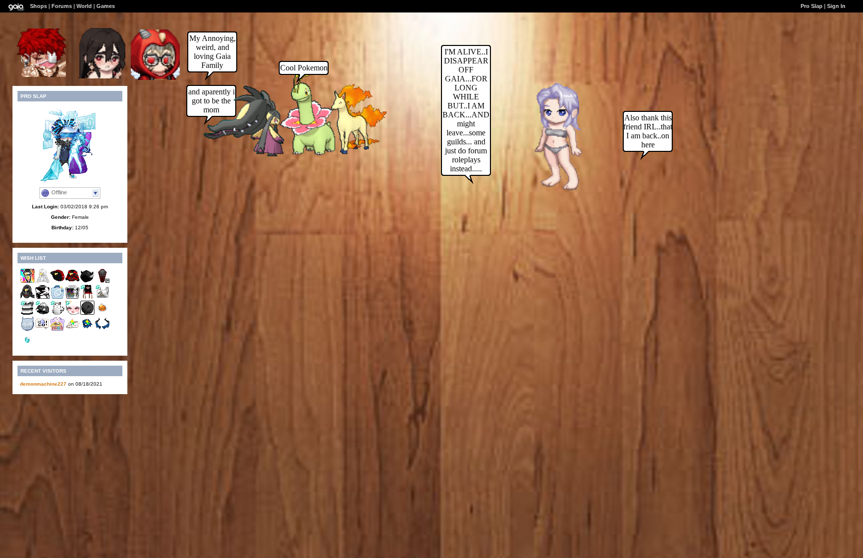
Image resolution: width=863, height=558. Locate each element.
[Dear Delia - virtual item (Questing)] (72, 281)
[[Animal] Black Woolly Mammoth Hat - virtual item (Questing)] (42, 313)
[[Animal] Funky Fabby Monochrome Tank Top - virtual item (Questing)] (27, 313)
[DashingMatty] (41, 74)
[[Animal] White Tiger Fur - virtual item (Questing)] (57, 313)
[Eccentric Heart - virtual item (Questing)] (72, 329)
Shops (38, 6)
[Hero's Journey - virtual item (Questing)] (42, 329)
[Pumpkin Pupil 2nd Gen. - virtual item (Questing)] (102, 313)
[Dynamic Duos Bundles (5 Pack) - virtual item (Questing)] (42, 297)
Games (105, 6)
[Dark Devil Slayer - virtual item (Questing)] (27, 297)
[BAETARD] (101, 75)
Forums (61, 6)
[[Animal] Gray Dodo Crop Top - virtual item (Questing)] (102, 297)
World (84, 6)
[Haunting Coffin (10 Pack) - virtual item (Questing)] (102, 281)
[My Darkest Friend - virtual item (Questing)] (87, 313)
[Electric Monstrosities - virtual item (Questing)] (72, 297)
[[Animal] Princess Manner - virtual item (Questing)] (72, 313)
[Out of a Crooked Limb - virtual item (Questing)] (27, 329)
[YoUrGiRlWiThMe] (155, 77)
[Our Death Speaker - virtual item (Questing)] (87, 329)
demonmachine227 (43, 384)
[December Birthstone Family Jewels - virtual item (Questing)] (27, 345)
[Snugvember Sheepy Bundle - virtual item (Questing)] (57, 329)
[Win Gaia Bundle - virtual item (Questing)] (57, 297)
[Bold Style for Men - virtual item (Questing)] (57, 281)
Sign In (836, 6)
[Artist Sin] (549, 192)
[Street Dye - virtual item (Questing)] (27, 281)
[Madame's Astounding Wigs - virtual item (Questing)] (42, 281)
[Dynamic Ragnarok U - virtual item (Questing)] (87, 281)
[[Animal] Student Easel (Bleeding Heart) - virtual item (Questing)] (87, 297)
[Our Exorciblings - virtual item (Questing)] (102, 329)
